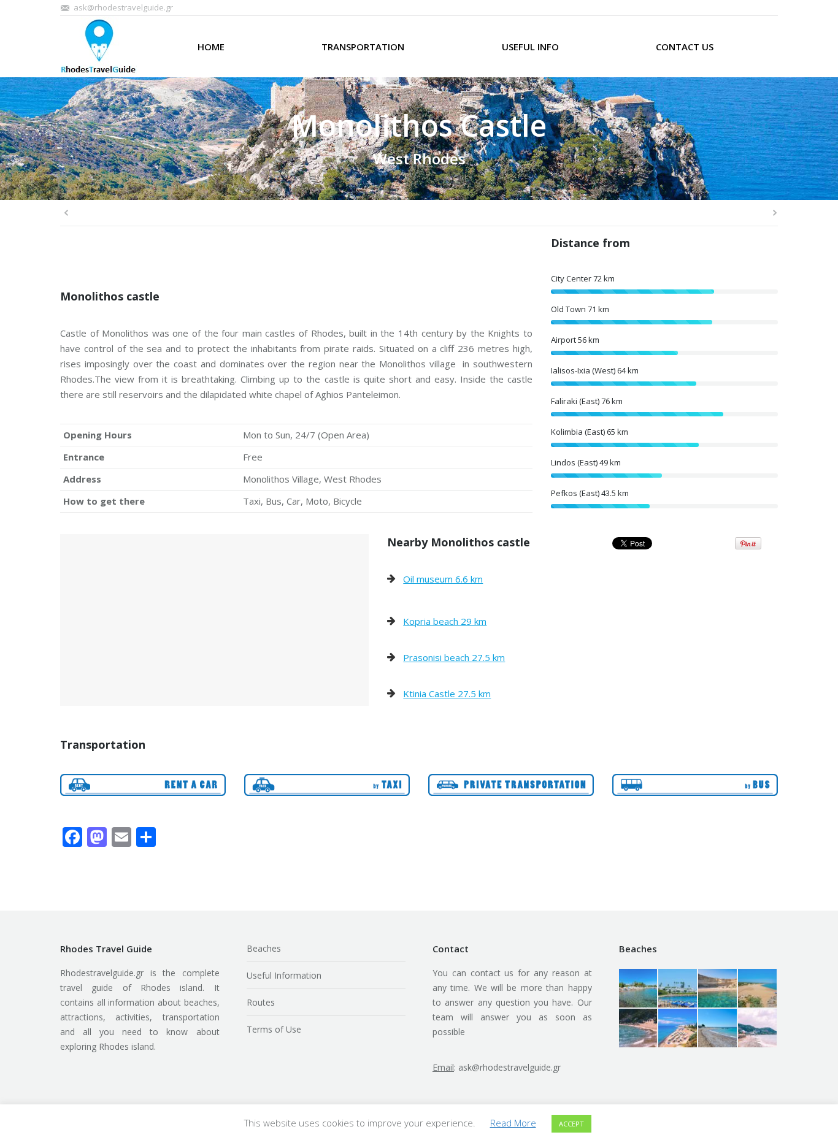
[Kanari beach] (678, 1029)
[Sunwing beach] (678, 989)
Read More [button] (513, 1123)
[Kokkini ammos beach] (718, 989)
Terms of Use (274, 1029)
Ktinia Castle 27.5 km (447, 693)
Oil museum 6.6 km (443, 579)
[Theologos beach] (718, 1029)
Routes (261, 1002)
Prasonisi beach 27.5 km (454, 657)
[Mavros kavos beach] (758, 989)
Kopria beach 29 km (444, 621)
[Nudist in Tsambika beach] (639, 1029)
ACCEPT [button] (571, 1123)
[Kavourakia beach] (639, 989)
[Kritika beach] (758, 1029)
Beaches (264, 948)
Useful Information (284, 975)
